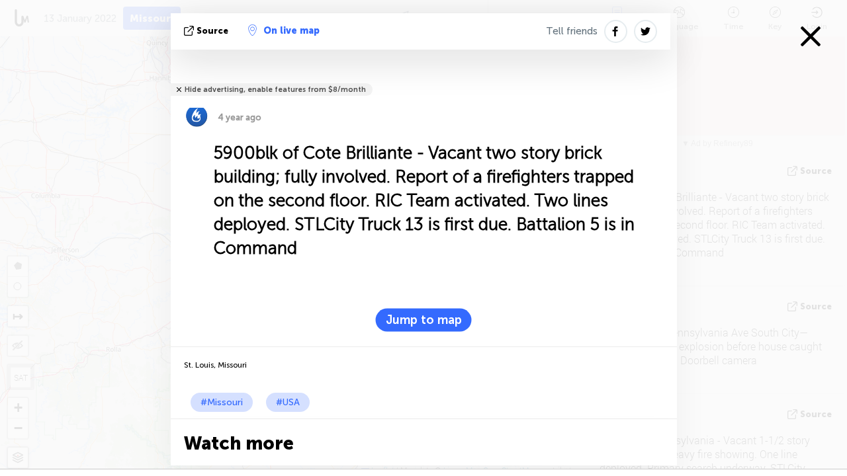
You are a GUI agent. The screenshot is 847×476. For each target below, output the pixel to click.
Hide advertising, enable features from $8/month (275, 89)
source (212, 31)
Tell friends (572, 31)
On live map (291, 30)
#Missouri (222, 402)
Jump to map (424, 320)
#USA (288, 402)
